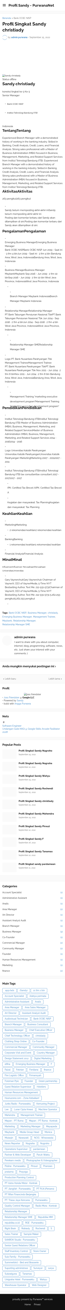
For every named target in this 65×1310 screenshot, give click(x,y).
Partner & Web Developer (18, 1154)
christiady (53, 613)
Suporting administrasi (16, 1268)
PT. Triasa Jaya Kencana (17, 1200)
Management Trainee (44, 616)
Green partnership (48, 1081)
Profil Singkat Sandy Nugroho (35, 750)
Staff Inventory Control (16, 1251)
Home (28, 1304)
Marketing (32, 965)
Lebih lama (54, 679)
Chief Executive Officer (40, 1030)
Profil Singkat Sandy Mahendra (36, 813)
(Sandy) (24, 990)
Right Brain (10, 1228)
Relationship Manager (24, 620)
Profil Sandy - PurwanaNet (31, 5)
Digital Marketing (43, 1058)
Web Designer (39, 1285)
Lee (7, 1109)
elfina (7, 1064)
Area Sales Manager (35, 1007)
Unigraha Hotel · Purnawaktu (19, 1279)
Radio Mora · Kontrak (46, 1206)
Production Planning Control (19, 1177)
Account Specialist (32, 892)
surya (51, 1268)
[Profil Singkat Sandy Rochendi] (9, 792)
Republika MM (45, 1217)
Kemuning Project (45, 1103)
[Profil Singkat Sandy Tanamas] (9, 855)
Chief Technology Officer (17, 1035)
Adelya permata (38, 996)
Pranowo (47, 1166)
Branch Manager (32, 926)
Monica (48, 1132)
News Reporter (12, 1143)
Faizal (8, 1069)
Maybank (7, 620)
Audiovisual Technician (16, 1018)
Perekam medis (13, 1160)
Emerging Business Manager (17, 616)
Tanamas (27, 1274)
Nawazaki (24, 1137)
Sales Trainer (11, 1234)
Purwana (37, 1299)
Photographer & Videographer (41, 1160)
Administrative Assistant (32, 898)
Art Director (32, 915)
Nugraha (30, 1143)
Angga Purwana (23, 703)
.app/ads (9, 990)
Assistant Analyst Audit (32, 920)
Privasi (37, 1304)
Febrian (20, 1069)
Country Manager (46, 1052)
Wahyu (43, 1279)
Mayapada (51, 1126)
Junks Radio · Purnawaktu (18, 1103)
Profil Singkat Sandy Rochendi (36, 788)
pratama (9, 1171)
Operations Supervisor (16, 1149)
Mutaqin (9, 1137)
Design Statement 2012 (17, 1058)
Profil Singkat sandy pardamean (37, 864)
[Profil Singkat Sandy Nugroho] (9, 754)
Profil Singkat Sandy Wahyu (34, 776)
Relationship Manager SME (16, 624)
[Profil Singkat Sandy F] (9, 842)
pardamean (39, 1149)
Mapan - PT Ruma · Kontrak (43, 1120)
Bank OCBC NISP (22, 18)
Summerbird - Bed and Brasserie (22, 1262)
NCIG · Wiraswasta (43, 1137)
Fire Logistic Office (14, 1075)
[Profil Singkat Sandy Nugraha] (9, 766)
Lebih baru (10, 679)
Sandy (20, 700)
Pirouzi (34, 1166)
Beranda (6, 18)
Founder (32, 954)
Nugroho (44, 1143)
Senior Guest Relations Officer (20, 1245)
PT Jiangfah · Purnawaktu (18, 1189)
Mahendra (10, 1115)
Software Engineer (11, 726)
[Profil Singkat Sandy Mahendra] (9, 817)
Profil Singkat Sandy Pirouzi (34, 826)
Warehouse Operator (15, 1285)
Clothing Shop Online (16, 1041)
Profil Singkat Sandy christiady (36, 801)
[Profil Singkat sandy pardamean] (9, 867)
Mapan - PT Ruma (14, 1120)
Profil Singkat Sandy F (31, 838)
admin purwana (24, 637)
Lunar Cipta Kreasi (23, 1109)
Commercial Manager (32, 943)
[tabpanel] (32, 590)
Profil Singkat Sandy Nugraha (35, 763)
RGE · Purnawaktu (34, 1223)
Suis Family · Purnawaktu (17, 1257)
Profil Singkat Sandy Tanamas (36, 851)
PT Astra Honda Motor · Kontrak (21, 1183)
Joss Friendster (11, 697)
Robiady (25, 1228)
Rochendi (40, 1228)
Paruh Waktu (43, 1154)
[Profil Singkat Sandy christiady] (9, 804)
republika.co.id (12, 1223)
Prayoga (23, 1171)
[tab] (12, 567)
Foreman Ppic (12, 1081)
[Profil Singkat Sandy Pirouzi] (9, 829)
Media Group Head (29, 1132)
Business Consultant (37, 1024)
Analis (32, 903)
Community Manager (32, 948)
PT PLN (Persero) (45, 1189)
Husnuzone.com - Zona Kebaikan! (22, 1098)
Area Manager (32, 909)
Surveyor (38, 1268)
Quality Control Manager (17, 1206)
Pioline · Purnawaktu (15, 1166)
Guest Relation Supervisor (18, 1086)
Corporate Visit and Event (18, 1052)
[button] (4, 5)
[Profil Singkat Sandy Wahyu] (9, 779)
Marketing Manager (31, 1126)
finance (32, 971)
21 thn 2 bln (39, 990)
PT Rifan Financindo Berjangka (20, 1194)
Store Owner (39, 1251)
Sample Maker (31, 1234)
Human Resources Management (32, 959)
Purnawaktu (41, 1200)
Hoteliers (41, 1086)
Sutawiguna (11, 1274)
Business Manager (37, 613)
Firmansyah (35, 1075)
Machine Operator (47, 1109)
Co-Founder (32, 937)
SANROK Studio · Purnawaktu (20, 1240)
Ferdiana (33, 1069)
